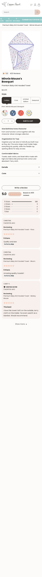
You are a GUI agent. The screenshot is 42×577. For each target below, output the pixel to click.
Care (4, 173)
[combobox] (19, 12)
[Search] (37, 12)
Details (5, 167)
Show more (20, 324)
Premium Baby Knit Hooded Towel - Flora (19, 229)
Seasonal (35, 100)
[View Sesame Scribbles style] (29, 113)
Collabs (6, 100)
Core (16, 100)
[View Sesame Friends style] (5, 113)
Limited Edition (26, 100)
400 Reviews (15, 73)
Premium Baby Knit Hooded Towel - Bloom (19, 261)
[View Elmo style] (21, 113)
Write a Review (21, 188)
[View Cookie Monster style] (13, 113)
